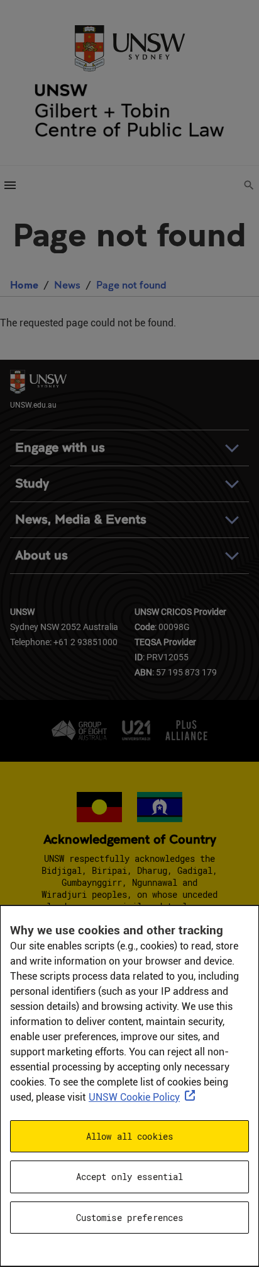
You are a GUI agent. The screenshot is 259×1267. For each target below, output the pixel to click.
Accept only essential (130, 1177)
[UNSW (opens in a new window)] (129, 47)
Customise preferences (130, 1218)
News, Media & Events (80, 519)
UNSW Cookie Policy (134, 1097)
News (67, 284)
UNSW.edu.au (33, 404)
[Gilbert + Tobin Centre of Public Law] (129, 110)
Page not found (131, 284)
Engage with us (60, 447)
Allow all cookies (129, 1136)
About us (41, 555)
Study (32, 483)
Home (24, 284)
